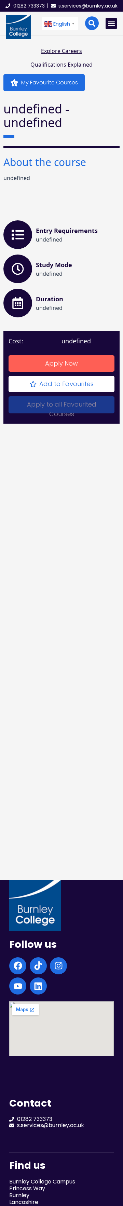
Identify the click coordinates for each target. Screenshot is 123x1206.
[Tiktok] (38, 965)
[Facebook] (17, 965)
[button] (60, 23)
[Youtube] (17, 986)
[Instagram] (58, 965)
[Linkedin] (38, 986)
